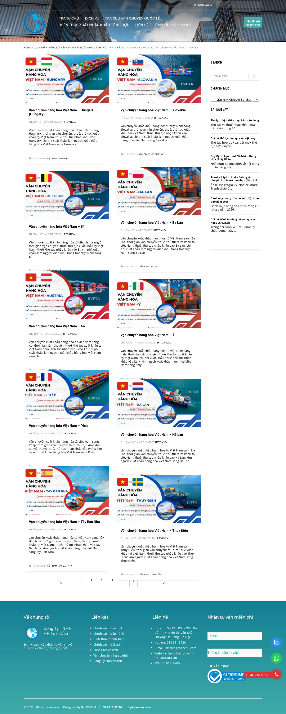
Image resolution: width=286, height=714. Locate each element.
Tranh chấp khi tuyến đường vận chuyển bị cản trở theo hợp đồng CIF (234, 179)
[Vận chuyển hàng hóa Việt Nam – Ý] (158, 304)
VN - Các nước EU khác (151, 154)
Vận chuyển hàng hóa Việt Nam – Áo (57, 326)
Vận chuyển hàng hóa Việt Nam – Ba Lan (152, 223)
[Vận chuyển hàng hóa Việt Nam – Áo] (66, 295)
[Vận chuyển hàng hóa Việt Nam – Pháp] (66, 394)
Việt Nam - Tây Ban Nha (59, 565)
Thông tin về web (105, 650)
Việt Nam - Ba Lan (148, 266)
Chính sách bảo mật (107, 628)
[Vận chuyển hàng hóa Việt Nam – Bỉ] (66, 195)
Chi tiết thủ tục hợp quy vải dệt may (233, 138)
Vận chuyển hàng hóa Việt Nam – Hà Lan (152, 435)
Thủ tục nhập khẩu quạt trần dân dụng (235, 120)
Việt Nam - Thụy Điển (150, 574)
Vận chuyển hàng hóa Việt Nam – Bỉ (56, 227)
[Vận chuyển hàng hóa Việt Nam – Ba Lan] (158, 191)
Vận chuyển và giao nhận (111, 655)
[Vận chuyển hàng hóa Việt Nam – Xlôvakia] (158, 79)
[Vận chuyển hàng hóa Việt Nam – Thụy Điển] (158, 499)
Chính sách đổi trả (106, 644)
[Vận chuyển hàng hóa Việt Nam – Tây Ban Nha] (66, 490)
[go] (258, 4)
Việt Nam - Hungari (57, 158)
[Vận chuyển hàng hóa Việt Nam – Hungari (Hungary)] (66, 79)
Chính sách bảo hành (108, 634)
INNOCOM (88, 707)
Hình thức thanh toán (109, 639)
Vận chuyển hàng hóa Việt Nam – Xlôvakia (153, 110)
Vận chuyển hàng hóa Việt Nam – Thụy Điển (154, 531)
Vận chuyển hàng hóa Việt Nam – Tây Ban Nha (64, 522)
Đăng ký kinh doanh (107, 661)
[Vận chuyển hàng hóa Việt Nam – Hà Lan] (158, 403)
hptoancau (69, 121)
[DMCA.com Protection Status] (51, 673)
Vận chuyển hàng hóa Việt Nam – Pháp (59, 426)
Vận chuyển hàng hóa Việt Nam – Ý (147, 335)
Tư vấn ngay (218, 665)
